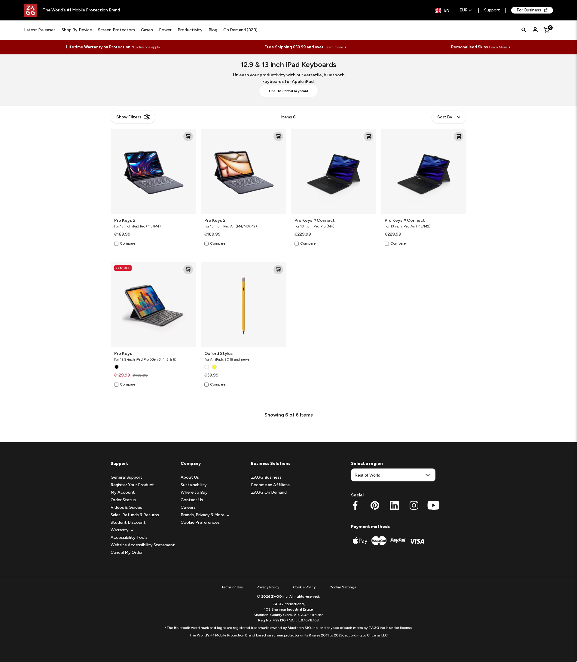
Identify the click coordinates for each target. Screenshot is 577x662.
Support (492, 10)
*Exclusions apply (145, 47)
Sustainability (194, 484)
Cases (147, 29)
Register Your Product (132, 484)
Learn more (334, 47)
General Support (126, 477)
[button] (120, 529)
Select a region (367, 463)
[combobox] (442, 10)
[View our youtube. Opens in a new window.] (433, 505)
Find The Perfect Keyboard (288, 91)
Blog (213, 29)
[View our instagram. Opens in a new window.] (414, 505)
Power (165, 29)
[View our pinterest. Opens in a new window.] (375, 505)
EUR (463, 10)
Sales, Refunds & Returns (135, 514)
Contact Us (192, 499)
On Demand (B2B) (240, 29)
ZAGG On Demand (269, 492)
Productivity (190, 29)
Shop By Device (77, 29)
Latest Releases (40, 29)
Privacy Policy (268, 587)
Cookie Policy (304, 587)
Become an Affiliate (270, 484)
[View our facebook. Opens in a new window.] (355, 505)
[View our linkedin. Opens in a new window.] (394, 505)
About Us (190, 477)
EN (447, 10)
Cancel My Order (127, 552)
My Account (123, 492)
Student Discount (128, 522)
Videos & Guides (126, 507)
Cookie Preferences (200, 522)
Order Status (123, 499)
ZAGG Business (266, 477)
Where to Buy (194, 492)
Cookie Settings (342, 587)
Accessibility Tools (129, 537)
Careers (188, 507)
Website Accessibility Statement (143, 545)
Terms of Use (232, 587)
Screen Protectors (116, 29)
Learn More (498, 47)
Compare (127, 243)
